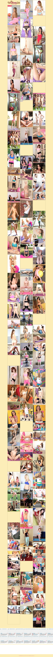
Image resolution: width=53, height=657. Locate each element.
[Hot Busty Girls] (14, 2)
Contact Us (32, 655)
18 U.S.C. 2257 (27, 655)
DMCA (30, 655)
